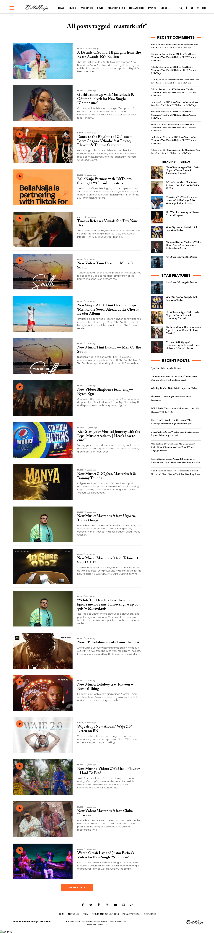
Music (72, 8)
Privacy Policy (131, 914)
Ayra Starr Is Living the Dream (166, 368)
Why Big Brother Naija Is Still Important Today (174, 388)
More (164, 8)
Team (85, 914)
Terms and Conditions (105, 914)
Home (61, 914)
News (61, 8)
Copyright (150, 914)
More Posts (77, 887)
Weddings (87, 8)
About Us (73, 914)
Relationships (116, 8)
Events (152, 8)
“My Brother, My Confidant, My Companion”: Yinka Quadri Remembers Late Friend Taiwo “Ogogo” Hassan (173, 447)
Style (100, 8)
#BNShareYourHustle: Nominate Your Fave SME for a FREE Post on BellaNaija (173, 57)
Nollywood (136, 8)
